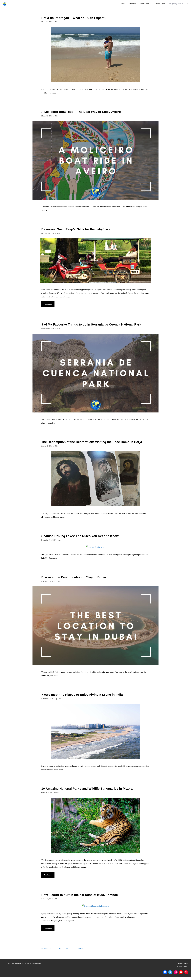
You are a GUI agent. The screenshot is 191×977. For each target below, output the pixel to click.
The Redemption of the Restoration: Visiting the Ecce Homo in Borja (91, 442)
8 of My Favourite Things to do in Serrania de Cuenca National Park (91, 324)
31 (60, 948)
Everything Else (175, 3)
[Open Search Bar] (188, 3)
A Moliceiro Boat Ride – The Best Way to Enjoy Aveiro (81, 111)
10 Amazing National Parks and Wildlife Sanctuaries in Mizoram (88, 788)
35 (74, 948)
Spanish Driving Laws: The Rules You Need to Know (80, 536)
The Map (132, 3)
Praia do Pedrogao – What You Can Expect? (73, 18)
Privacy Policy (183, 963)
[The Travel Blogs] (5, 3)
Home (123, 3)
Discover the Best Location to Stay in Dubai (73, 577)
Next (80, 948)
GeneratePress (36, 963)
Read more (48, 304)
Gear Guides (144, 3)
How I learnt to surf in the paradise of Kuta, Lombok (79, 895)
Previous (46, 948)
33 (67, 948)
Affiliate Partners (182, 966)
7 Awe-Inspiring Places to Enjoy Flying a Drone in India (82, 694)
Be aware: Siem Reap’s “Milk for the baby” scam (77, 229)
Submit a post (160, 3)
